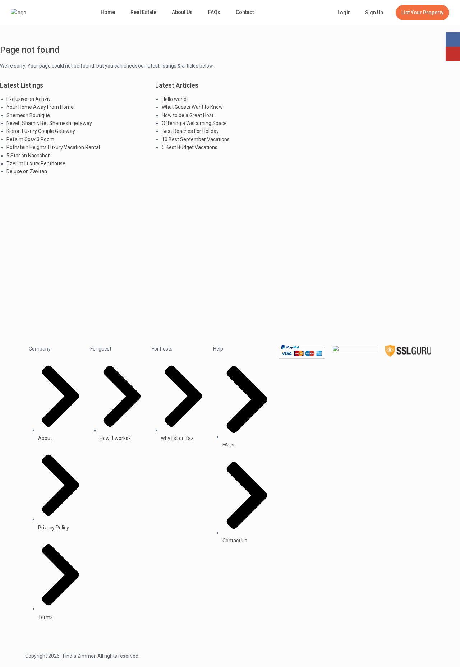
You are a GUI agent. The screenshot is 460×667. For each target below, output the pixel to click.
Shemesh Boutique (28, 115)
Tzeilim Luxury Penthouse (35, 163)
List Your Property (422, 12)
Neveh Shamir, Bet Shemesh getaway (49, 123)
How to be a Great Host (187, 115)
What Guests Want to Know (192, 107)
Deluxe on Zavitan (26, 171)
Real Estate (143, 12)
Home (108, 12)
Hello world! (175, 99)
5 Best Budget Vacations (189, 147)
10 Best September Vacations (196, 139)
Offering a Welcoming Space (194, 123)
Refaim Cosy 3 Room (30, 139)
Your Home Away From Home (40, 107)
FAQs (214, 12)
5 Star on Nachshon (28, 155)
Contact (245, 12)
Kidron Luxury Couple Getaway (40, 131)
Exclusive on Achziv (28, 99)
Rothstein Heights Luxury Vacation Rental (53, 147)
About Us (182, 12)
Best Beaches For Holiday (190, 131)
